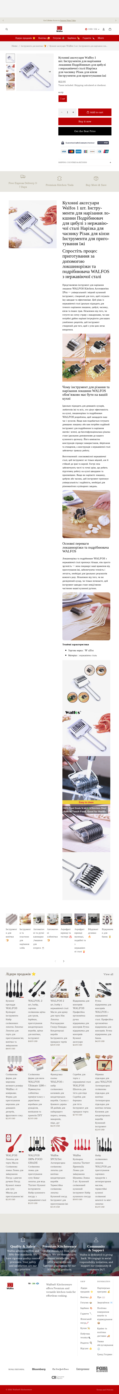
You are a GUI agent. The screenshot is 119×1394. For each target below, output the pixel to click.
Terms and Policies (104, 1389)
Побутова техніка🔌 (85, 1335)
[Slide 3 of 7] (10, 77)
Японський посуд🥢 (86, 1321)
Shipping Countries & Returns (72, 162)
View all (108, 974)
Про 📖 (101, 1297)
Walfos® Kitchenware (22, 1389)
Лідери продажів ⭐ (86, 1290)
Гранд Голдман (104, 1354)
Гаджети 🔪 (86, 1313)
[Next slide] (116, 20)
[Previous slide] (3, 20)
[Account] (103, 29)
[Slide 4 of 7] (10, 86)
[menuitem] (100, 38)
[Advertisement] (59, 8)
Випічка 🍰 (86, 1297)
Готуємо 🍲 (86, 1302)
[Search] (6, 29)
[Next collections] (63, 961)
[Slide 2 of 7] (10, 67)
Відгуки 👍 (86, 1348)
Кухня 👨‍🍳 (85, 1328)
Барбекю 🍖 (86, 1308)
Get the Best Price (85, 131)
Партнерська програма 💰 (103, 1290)
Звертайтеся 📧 (105, 1302)
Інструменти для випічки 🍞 (33, 45)
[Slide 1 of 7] (10, 58)
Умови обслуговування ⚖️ (105, 1345)
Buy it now (85, 121)
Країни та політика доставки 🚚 (103, 1332)
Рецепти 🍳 (86, 1343)
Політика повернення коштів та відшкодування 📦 (104, 1315)
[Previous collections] (55, 961)
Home (15, 45)
